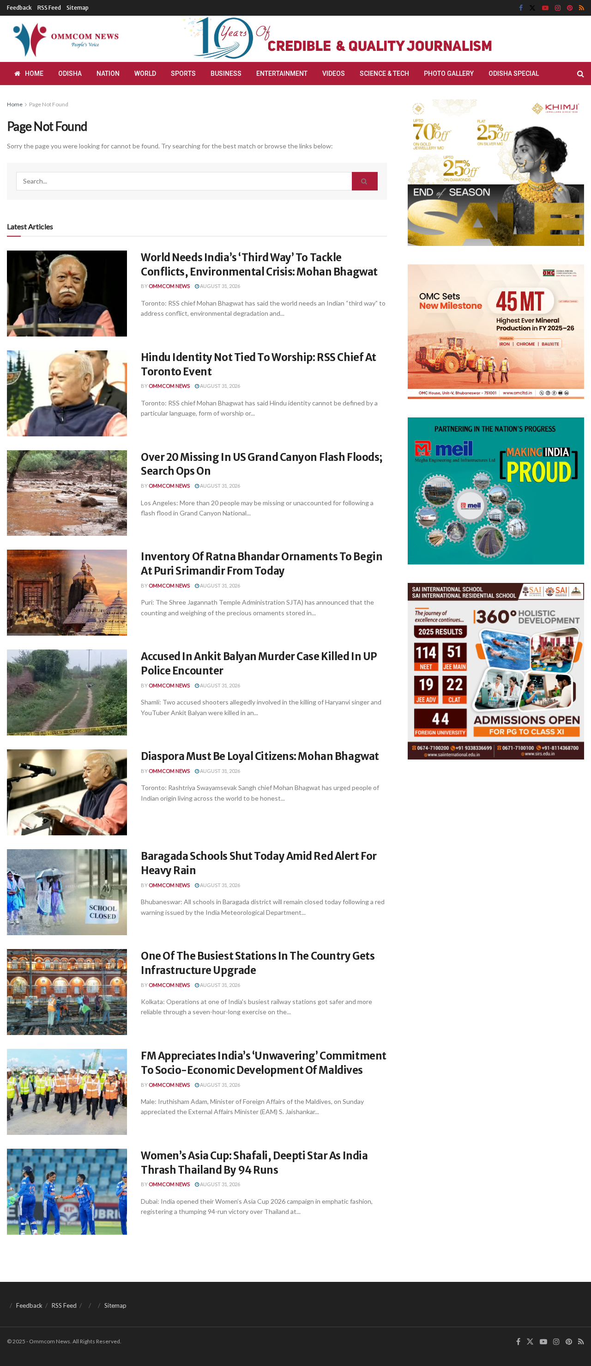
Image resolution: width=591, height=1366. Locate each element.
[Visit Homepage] (64, 39)
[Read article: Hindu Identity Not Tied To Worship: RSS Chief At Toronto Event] (67, 393)
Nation (108, 73)
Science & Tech (384, 73)
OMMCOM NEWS (169, 286)
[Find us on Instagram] (558, 8)
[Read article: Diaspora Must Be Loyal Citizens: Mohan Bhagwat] (67, 792)
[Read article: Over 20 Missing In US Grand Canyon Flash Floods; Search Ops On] (67, 493)
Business (226, 73)
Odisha (70, 73)
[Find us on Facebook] (521, 8)
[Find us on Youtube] (545, 8)
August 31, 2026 (219, 286)
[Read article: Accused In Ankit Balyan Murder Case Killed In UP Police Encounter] (67, 692)
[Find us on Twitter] (532, 8)
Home (34, 73)
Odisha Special (513, 73)
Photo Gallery (449, 73)
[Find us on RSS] (581, 8)
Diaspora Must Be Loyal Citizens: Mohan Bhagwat (260, 756)
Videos (333, 73)
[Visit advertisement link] (359, 39)
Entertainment (282, 73)
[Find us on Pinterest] (570, 8)
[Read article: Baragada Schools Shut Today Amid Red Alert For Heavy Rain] (67, 892)
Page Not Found (48, 104)
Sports (183, 73)
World (145, 73)
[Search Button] (580, 73)
